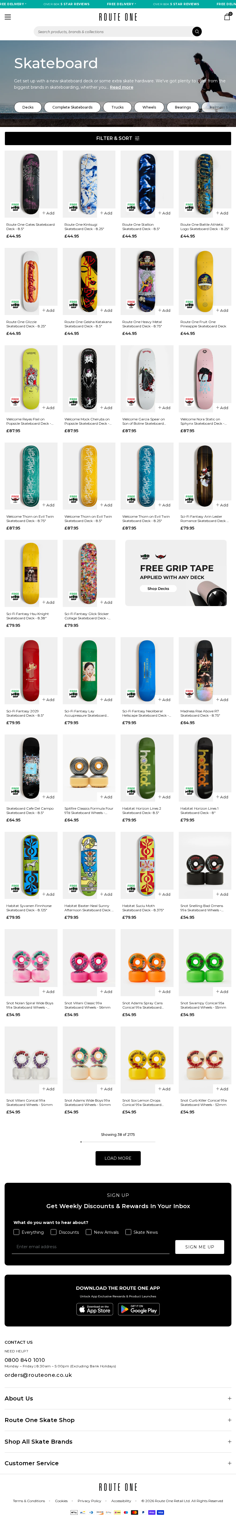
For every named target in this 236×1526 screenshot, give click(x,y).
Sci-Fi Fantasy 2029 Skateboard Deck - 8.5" (25, 713)
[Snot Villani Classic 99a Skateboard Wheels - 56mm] (89, 962)
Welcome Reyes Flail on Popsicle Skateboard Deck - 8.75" (28, 421)
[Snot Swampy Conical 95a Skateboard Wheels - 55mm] (205, 962)
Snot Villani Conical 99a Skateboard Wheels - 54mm (29, 1102)
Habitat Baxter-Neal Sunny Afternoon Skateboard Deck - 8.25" (88, 908)
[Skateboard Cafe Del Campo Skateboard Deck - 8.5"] (31, 768)
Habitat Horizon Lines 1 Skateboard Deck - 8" (199, 810)
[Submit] (197, 31)
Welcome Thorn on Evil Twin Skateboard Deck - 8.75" (30, 518)
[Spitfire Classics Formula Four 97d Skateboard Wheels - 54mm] (89, 768)
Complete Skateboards (72, 107)
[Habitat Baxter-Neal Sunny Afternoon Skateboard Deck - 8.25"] (89, 865)
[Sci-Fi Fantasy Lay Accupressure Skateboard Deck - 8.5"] (89, 670)
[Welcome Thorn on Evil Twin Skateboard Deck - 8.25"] (147, 476)
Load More (118, 1158)
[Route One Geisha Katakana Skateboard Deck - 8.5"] (89, 281)
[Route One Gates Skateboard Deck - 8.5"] (31, 184)
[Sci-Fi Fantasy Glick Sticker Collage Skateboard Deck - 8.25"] (89, 573)
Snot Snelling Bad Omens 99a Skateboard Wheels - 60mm (201, 908)
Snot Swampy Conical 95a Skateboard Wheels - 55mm (203, 1005)
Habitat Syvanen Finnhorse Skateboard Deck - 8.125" (29, 908)
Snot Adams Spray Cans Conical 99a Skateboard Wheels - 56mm (142, 1005)
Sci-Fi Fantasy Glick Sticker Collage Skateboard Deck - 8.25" (86, 616)
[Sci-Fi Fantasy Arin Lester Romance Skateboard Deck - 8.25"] (205, 476)
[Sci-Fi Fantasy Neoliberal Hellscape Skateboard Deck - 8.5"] (147, 670)
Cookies (61, 1501)
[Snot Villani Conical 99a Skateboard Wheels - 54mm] (31, 1060)
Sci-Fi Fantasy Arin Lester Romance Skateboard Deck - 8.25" (204, 518)
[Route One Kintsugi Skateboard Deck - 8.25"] (89, 184)
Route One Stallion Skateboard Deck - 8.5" (141, 226)
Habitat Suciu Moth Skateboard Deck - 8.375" (143, 908)
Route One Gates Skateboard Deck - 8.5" (30, 226)
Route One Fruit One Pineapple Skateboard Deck (203, 324)
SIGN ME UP (199, 1247)
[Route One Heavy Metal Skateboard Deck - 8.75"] (147, 281)
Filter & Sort (114, 138)
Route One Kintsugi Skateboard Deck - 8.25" (84, 226)
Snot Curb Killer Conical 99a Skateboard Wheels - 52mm (203, 1102)
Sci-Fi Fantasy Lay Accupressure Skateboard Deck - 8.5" (85, 713)
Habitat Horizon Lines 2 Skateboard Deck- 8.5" (141, 810)
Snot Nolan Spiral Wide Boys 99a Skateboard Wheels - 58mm (29, 1005)
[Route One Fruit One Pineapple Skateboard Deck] (205, 281)
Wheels (149, 107)
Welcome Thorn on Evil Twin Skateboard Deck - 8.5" (88, 518)
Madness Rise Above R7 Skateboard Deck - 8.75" (200, 713)
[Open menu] (8, 17)
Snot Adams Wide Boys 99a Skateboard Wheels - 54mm (87, 1102)
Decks (27, 107)
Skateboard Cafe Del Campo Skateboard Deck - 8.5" (30, 810)
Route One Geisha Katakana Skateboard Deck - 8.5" (88, 324)
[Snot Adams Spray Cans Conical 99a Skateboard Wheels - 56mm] (147, 962)
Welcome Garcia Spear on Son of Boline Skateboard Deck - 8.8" (143, 421)
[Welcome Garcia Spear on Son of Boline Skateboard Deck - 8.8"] (147, 378)
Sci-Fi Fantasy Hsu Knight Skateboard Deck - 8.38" (27, 616)
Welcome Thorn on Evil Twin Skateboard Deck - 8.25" (146, 518)
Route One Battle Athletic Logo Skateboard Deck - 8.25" (204, 226)
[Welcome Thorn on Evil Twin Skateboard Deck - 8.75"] (31, 476)
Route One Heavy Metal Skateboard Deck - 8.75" (142, 324)
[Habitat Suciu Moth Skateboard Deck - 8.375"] (147, 865)
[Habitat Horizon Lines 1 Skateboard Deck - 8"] (205, 768)
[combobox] (118, 31)
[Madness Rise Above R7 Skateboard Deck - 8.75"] (205, 670)
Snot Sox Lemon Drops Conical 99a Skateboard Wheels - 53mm (141, 1102)
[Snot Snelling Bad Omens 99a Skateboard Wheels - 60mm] (205, 865)
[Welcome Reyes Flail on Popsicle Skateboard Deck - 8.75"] (31, 378)
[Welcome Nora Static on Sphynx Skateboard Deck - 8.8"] (205, 378)
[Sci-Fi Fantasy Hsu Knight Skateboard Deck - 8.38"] (31, 573)
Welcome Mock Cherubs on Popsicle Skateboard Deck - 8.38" (87, 421)
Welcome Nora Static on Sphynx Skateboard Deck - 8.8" (202, 421)
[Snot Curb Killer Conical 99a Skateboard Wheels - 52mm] (205, 1060)
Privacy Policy (89, 1501)
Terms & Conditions (29, 1501)
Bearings (183, 107)
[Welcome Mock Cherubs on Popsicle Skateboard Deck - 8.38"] (89, 378)
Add (50, 213)
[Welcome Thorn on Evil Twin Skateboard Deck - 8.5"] (89, 476)
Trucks (117, 107)
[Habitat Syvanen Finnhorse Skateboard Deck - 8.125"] (31, 865)
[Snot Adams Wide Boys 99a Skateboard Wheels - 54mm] (89, 1060)
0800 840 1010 (25, 1360)
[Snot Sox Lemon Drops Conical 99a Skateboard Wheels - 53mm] (147, 1060)
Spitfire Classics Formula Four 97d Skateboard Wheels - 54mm (88, 810)
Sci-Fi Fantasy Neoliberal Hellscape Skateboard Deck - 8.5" (145, 713)
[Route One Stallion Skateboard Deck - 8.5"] (147, 184)
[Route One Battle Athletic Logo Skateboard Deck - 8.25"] (205, 184)
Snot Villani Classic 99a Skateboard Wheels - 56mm (87, 1005)
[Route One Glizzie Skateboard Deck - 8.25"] (31, 281)
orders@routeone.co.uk (38, 1375)
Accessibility (121, 1501)
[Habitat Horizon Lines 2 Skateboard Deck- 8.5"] (147, 768)
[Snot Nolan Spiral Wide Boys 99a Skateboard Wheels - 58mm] (31, 962)
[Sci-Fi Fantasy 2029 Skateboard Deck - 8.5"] (31, 670)
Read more (121, 87)
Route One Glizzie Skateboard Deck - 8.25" (26, 324)
